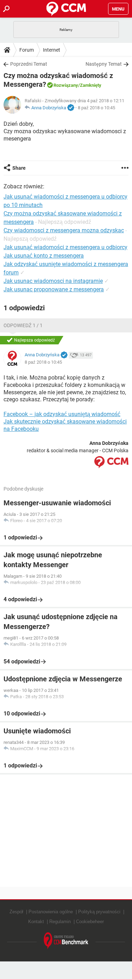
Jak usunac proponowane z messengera (54, 289)
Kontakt (36, 921)
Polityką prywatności (99, 911)
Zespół (16, 911)
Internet (51, 50)
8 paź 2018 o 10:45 (96, 107)
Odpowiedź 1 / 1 (23, 325)
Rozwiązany (66, 85)
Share (19, 168)
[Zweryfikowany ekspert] (70, 108)
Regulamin (60, 921)
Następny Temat (104, 64)
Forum (26, 50)
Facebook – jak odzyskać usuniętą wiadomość (62, 414)
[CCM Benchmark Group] (66, 940)
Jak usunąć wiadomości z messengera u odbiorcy (65, 247)
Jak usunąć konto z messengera (44, 255)
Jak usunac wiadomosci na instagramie (53, 281)
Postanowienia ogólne (51, 911)
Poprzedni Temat (28, 64)
